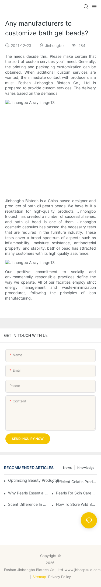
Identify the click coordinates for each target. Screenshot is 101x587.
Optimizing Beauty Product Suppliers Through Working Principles (35, 480)
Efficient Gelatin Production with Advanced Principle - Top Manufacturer (76, 481)
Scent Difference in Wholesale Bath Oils (28, 504)
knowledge (85, 468)
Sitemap (39, 577)
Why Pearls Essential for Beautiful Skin (28, 493)
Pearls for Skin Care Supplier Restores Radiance (76, 493)
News (67, 468)
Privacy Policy (60, 577)
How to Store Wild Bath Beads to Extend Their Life (76, 504)
